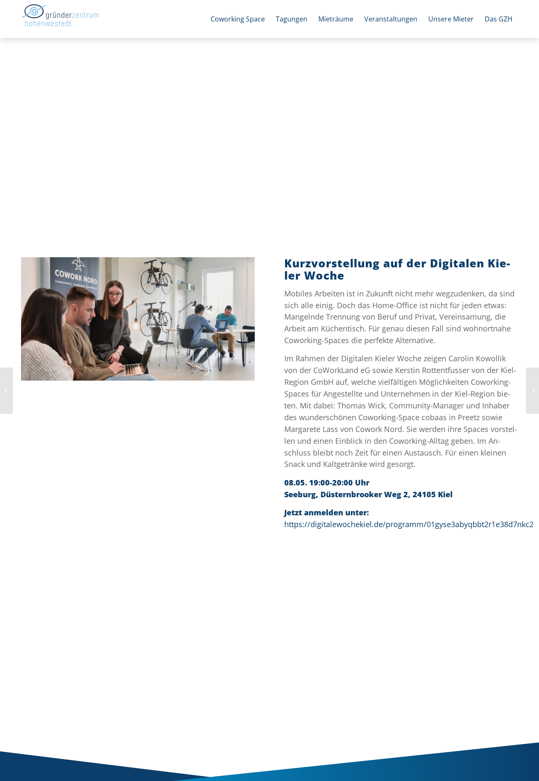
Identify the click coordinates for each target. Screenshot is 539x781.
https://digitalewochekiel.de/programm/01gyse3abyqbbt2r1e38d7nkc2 (409, 524)
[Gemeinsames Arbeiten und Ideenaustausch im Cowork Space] (138, 319)
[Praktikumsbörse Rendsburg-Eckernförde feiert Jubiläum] (532, 391)
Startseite (34, 49)
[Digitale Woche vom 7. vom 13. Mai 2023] (6, 391)
